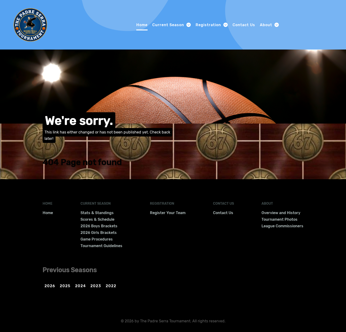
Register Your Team (167, 213)
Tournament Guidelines (101, 246)
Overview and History (281, 213)
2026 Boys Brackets (98, 226)
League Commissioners (282, 226)
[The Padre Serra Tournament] (30, 24)
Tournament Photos (280, 219)
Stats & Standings (97, 213)
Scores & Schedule (97, 219)
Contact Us (223, 213)
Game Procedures (96, 239)
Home (48, 213)
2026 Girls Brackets (98, 232)
